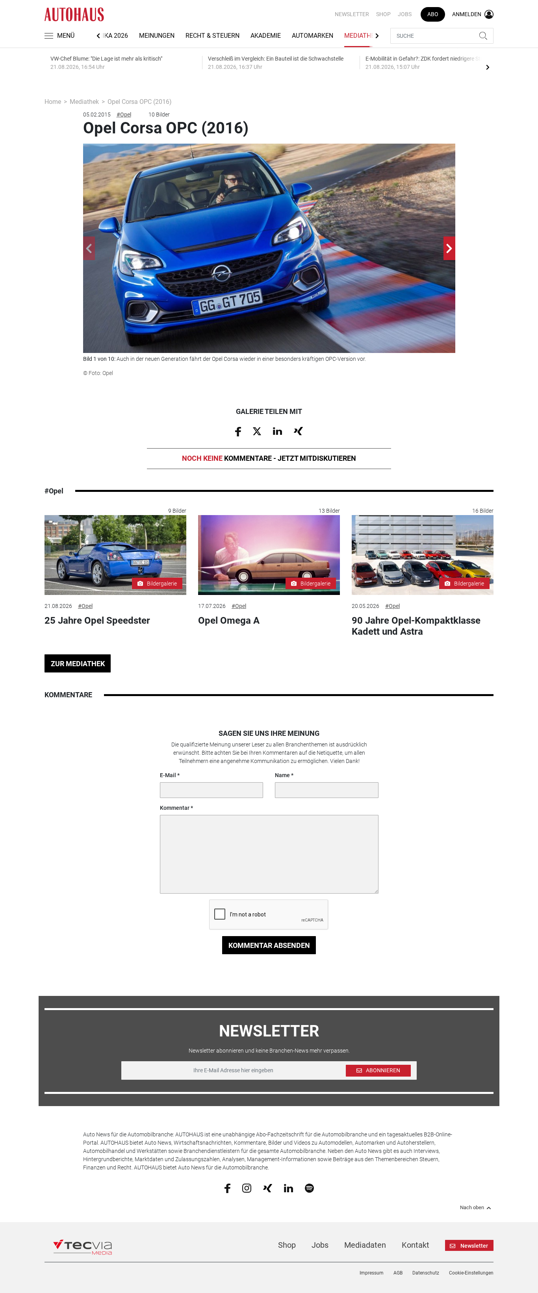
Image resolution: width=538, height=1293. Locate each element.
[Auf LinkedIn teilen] (277, 431)
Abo (432, 14)
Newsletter (352, 14)
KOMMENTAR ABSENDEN (269, 945)
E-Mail (168, 775)
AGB (398, 1273)
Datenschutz (425, 1273)
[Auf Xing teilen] (298, 431)
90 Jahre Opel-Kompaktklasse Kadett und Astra (416, 626)
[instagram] (246, 1188)
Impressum (372, 1273)
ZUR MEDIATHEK (78, 663)
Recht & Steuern (212, 35)
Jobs (405, 14)
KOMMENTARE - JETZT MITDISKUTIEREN (269, 458)
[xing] (267, 1187)
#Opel (124, 114)
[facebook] (227, 1188)
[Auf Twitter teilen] (257, 431)
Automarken (312, 35)
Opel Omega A (229, 620)
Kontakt (415, 1245)
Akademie (265, 35)
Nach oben (472, 1207)
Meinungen (156, 35)
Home (53, 101)
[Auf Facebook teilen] (238, 431)
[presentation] (487, 67)
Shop (383, 14)
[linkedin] (288, 1187)
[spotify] (309, 1188)
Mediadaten (365, 1245)
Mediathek (361, 35)
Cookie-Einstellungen (471, 1273)
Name (282, 775)
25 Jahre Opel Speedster (97, 620)
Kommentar (174, 808)
